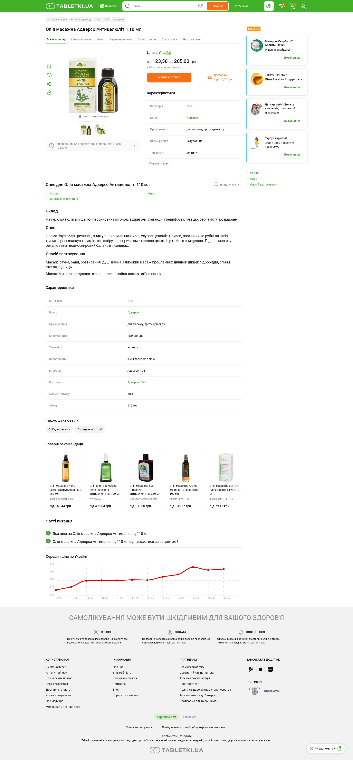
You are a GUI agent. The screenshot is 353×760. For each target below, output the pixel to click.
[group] (194, 59)
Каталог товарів (57, 19)
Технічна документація (195, 678)
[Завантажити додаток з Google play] (251, 669)
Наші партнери (189, 684)
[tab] (56, 39)
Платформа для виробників (198, 701)
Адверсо (118, 19)
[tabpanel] (144, 215)
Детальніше (179, 642)
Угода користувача (139, 727)
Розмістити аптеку (192, 667)
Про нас (118, 667)
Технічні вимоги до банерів (197, 695)
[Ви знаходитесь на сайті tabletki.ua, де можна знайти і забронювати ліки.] (69, 6)
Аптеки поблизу (56, 672)
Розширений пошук (59, 678)
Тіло (97, 19)
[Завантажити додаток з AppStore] (260, 669)
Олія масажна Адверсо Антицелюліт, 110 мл (94, 29)
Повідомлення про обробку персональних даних (194, 727)
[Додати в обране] (49, 66)
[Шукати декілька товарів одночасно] (200, 6)
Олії (106, 19)
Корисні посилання (125, 695)
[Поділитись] (49, 84)
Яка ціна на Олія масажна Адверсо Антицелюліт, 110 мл (101, 533)
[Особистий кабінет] (303, 6)
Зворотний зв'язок (125, 678)
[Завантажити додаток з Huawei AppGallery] (270, 669)
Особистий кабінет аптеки (197, 672)
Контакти (119, 684)
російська (189, 717)
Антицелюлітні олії (90, 429)
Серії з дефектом (57, 684)
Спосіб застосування (64, 199)
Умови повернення (58, 695)
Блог (116, 689)
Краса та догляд (81, 19)
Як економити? (56, 667)
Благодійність (122, 672)
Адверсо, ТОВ (137, 382)
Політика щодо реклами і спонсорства (205, 689)
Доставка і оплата (58, 689)
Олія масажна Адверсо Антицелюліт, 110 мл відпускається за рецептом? (115, 541)
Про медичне (54, 701)
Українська (164, 717)
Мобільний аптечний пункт (64, 706)
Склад (54, 193)
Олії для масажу (59, 429)
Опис (151, 193)
